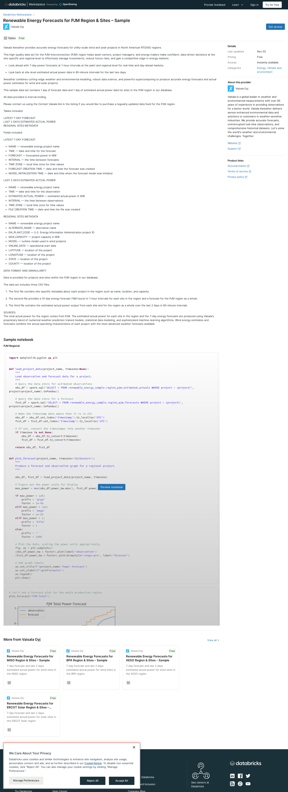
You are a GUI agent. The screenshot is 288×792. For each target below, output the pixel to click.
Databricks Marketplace (17, 14)
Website (232, 143)
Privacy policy (236, 176)
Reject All (92, 780)
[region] (71, 766)
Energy (261, 67)
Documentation (237, 165)
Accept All (121, 780)
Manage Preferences (26, 780)
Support (232, 148)
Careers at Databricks (141, 777)
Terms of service (238, 171)
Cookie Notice (93, 763)
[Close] (134, 747)
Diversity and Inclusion (141, 784)
